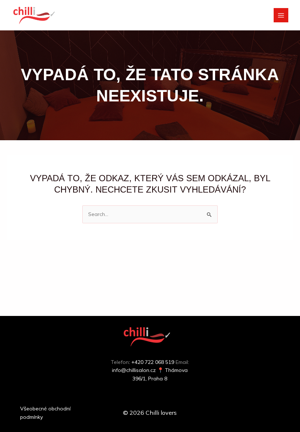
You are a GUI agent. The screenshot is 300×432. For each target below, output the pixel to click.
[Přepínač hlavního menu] (281, 15)
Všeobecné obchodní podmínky (45, 412)
